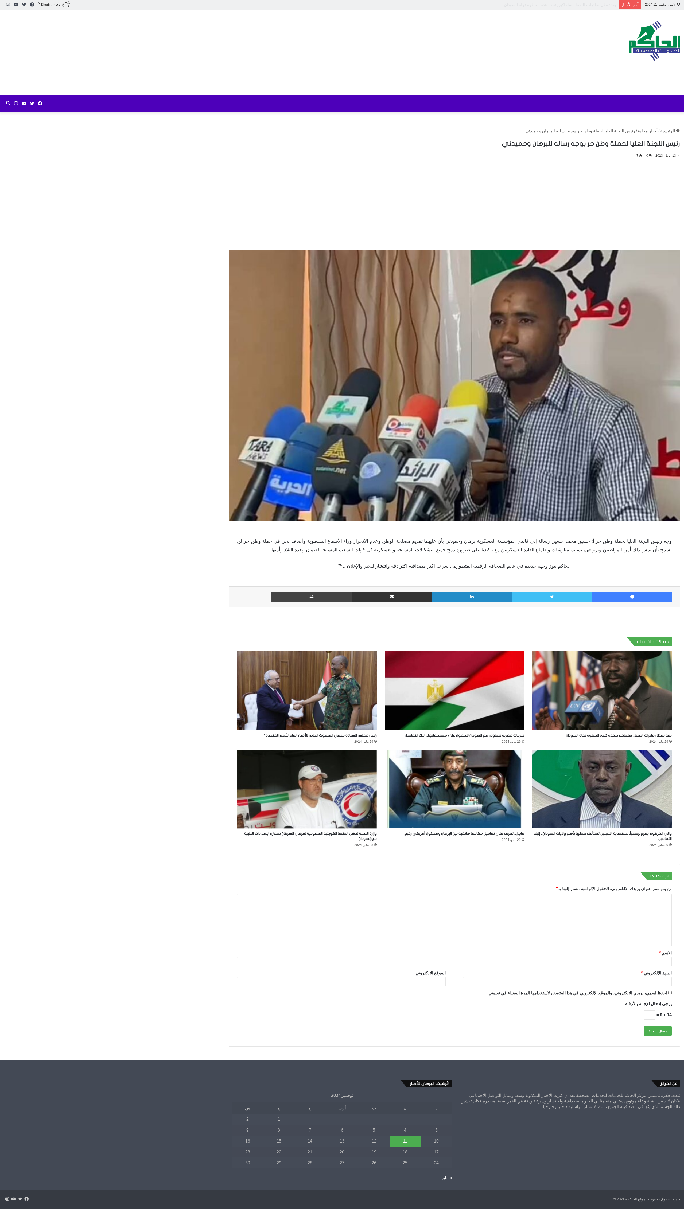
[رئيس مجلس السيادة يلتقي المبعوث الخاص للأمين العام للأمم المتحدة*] (306, 690)
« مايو (447, 1177)
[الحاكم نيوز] (654, 41)
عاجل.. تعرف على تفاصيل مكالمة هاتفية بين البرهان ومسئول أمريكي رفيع (464, 834)
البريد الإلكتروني (656, 973)
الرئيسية (668, 131)
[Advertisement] (228, 52)
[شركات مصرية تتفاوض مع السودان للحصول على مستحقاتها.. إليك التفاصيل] (454, 690)
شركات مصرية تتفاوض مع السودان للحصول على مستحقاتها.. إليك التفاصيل (552, 4)
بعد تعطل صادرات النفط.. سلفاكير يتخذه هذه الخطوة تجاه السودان (619, 735)
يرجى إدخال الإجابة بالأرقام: (647, 1003)
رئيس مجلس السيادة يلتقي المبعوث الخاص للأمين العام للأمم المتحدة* (320, 735)
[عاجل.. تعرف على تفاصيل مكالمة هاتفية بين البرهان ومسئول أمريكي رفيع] (454, 789)
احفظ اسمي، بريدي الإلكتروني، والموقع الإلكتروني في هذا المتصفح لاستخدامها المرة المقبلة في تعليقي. (577, 993)
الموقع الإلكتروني (430, 973)
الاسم (665, 953)
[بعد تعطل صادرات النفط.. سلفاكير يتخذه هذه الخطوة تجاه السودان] (602, 690)
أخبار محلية (648, 131)
